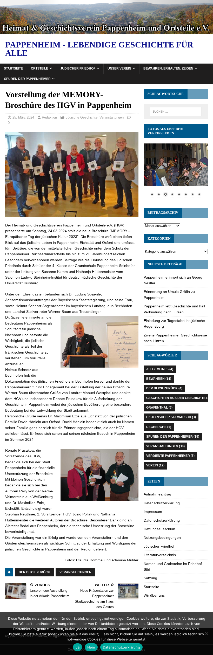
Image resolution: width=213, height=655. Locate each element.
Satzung (150, 578)
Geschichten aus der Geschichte (178, 398)
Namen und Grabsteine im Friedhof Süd (173, 566)
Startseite (13, 68)
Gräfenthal (159, 407)
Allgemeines (159, 369)
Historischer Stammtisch (171, 417)
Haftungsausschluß (159, 529)
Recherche (158, 427)
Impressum (153, 511)
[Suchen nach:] (175, 111)
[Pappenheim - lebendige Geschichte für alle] (106, 31)
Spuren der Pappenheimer (27, 79)
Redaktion (49, 117)
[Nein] (206, 633)
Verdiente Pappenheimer (170, 456)
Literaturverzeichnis (160, 555)
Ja (77, 647)
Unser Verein (119, 68)
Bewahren (158, 379)
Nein (91, 647)
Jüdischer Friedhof (77, 68)
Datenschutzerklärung (162, 503)
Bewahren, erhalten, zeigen (168, 68)
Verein (155, 465)
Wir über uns (154, 595)
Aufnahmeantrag (157, 494)
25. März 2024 (23, 117)
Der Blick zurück (34, 572)
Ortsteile (39, 68)
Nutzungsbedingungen (162, 537)
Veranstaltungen (111, 117)
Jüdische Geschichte (81, 117)
